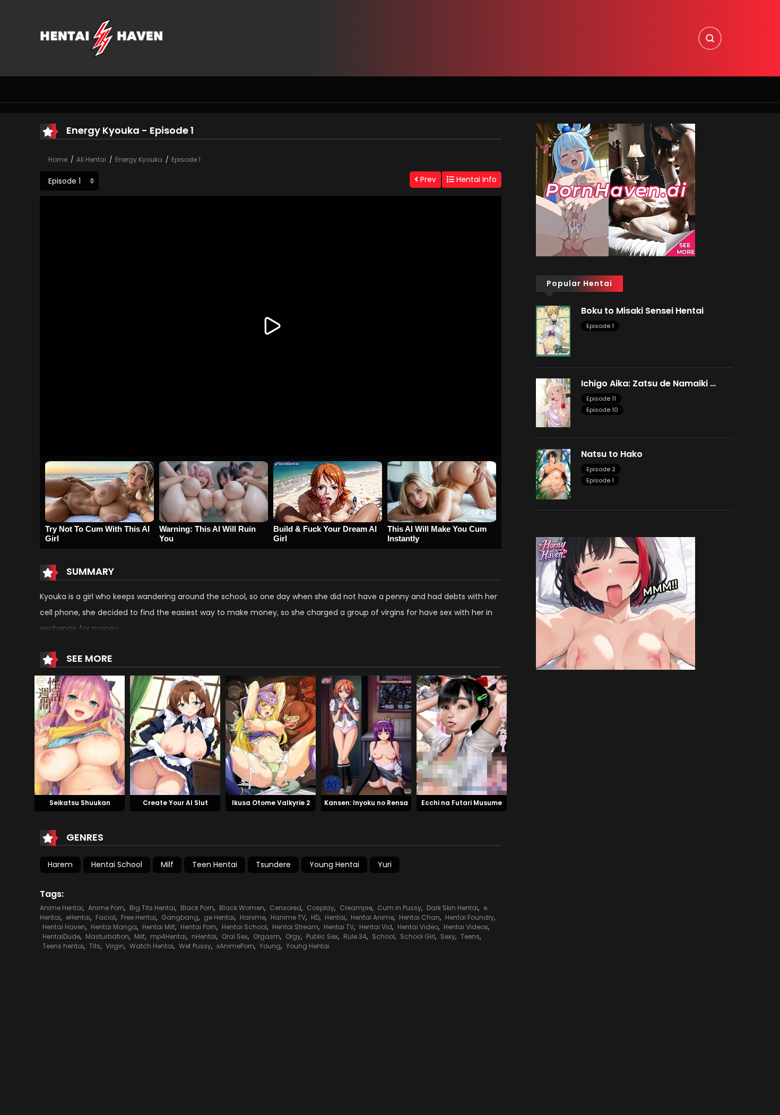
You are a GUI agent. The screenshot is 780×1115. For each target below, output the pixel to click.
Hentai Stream (295, 926)
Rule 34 (355, 936)
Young (270, 945)
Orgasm (266, 936)
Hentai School (116, 864)
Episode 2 (601, 469)
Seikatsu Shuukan (79, 802)
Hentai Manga (114, 926)
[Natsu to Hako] (553, 473)
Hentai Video (417, 926)
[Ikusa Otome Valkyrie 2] (271, 734)
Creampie (356, 907)
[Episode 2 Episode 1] (69, 181)
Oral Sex (235, 936)
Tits (94, 945)
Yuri (385, 864)
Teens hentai (63, 945)
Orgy (293, 936)
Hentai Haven (63, 926)
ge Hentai (219, 917)
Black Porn (197, 907)
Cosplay (320, 907)
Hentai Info (475, 179)
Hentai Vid (375, 926)
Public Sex (322, 936)
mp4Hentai (168, 936)
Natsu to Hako (612, 454)
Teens (470, 936)
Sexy (447, 936)
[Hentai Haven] (101, 37)
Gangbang (179, 917)
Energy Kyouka (138, 159)
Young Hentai (334, 864)
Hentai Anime (372, 917)
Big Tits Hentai (152, 907)
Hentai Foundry (469, 917)
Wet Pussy (195, 945)
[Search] (710, 38)
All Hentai (91, 159)
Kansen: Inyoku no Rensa (366, 802)
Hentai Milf (158, 926)
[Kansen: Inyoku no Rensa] (366, 734)
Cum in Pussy (399, 907)
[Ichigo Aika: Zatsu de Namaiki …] (553, 401)
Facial (106, 917)
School (383, 936)
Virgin (115, 945)
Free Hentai (138, 917)
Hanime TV (288, 917)
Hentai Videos (466, 926)
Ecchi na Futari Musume (461, 802)
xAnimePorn (235, 945)
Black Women (241, 907)
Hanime (252, 917)
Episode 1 (186, 159)
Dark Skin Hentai (452, 907)
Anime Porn (106, 907)
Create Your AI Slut (175, 802)
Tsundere (273, 864)
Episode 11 (601, 398)
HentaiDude (61, 936)
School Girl (417, 936)
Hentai (335, 917)
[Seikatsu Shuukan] (79, 734)
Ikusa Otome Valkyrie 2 (271, 802)
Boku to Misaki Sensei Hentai (642, 311)
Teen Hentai (214, 864)
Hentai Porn (198, 926)
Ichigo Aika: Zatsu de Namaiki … (648, 383)
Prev (427, 179)
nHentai (204, 936)
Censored (285, 907)
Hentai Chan (419, 917)
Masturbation (107, 936)
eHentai (78, 917)
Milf (167, 864)
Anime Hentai (61, 907)
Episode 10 (602, 409)
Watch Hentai (151, 945)
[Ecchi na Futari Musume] (462, 734)
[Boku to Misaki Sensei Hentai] (553, 330)
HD (315, 917)
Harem (60, 864)
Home (57, 159)
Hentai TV (339, 926)
